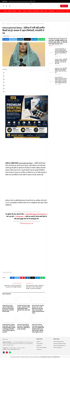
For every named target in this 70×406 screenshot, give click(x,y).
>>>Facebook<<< (19, 216)
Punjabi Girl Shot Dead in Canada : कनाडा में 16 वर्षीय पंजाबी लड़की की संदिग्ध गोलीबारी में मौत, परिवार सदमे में (23, 308)
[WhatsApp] (3, 91)
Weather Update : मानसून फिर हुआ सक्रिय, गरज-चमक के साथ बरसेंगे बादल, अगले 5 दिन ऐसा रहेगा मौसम (61, 61)
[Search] (67, 11)
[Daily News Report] (35, 6)
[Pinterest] (3, 82)
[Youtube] (7, 352)
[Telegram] (3, 88)
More (46, 11)
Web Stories (51, 11)
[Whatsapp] (10, 352)
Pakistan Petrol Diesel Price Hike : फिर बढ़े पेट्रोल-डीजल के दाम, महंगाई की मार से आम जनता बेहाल (23, 327)
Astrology (51, 45)
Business (30, 11)
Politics (25, 11)
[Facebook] (3, 73)
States (14, 11)
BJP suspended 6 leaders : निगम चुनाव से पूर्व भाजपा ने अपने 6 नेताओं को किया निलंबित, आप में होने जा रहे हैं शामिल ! (34, 287)
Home (5, 11)
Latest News (8, 23)
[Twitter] (3, 76)
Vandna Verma (7, 36)
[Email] (3, 85)
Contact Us (64, 6)
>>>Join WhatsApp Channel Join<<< (36, 214)
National (10, 11)
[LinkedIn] (3, 79)
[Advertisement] (35, 17)
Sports (42, 11)
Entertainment (36, 11)
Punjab (19, 11)
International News (7, 272)
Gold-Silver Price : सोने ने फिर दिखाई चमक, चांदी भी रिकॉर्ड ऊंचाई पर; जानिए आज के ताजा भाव (61, 70)
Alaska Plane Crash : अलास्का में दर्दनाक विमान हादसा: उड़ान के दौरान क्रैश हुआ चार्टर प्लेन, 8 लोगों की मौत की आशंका (8, 308)
